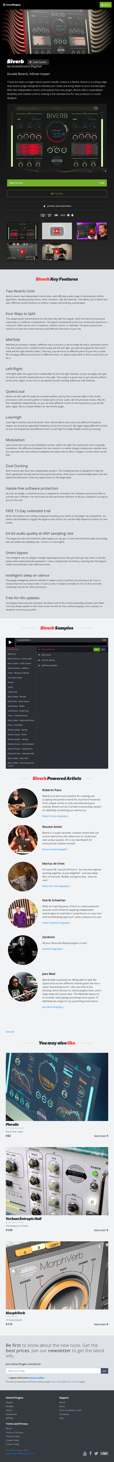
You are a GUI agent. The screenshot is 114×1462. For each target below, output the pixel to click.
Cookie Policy (12, 1440)
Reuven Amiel (52, 827)
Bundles (10, 1406)
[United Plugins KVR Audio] (104, 1453)
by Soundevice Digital (24, 66)
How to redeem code (70, 1410)
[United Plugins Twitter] (96, 1453)
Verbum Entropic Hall (23, 1218)
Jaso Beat (49, 974)
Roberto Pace (51, 790)
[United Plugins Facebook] (90, 1453)
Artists (9, 1410)
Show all (10, 1031)
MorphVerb (15, 1313)
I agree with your (26, 1377)
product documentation (59, 205)
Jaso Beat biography (52, 1006)
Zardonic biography (52, 948)
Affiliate (10, 1418)
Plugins (9, 1402)
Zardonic (48, 937)
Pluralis (12, 1124)
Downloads (11, 1414)
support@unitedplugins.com (20, 1453)
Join (104, 1370)
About (62, 1402)
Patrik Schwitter (54, 900)
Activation (64, 1414)
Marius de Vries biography (55, 885)
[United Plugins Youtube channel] (85, 1453)
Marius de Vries (53, 863)
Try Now (58, 193)
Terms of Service (73, 1381)
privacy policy (36, 1377)
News (62, 1406)
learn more (100, 1136)
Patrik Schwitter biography (56, 922)
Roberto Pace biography (55, 816)
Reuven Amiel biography (54, 849)
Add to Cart (57, 182)
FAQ (61, 1418)
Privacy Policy (55, 1381)
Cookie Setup (12, 1444)
